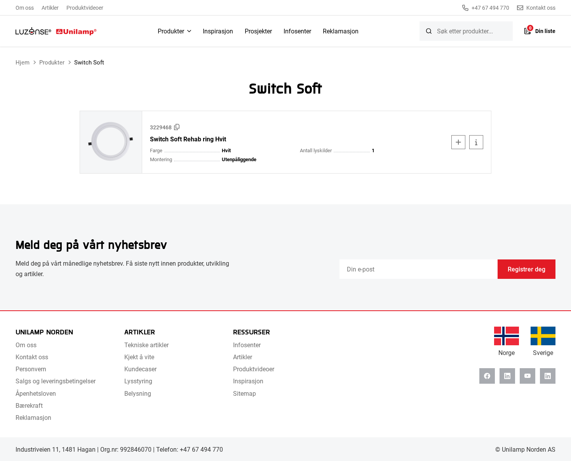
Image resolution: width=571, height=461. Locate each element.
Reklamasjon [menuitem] (341, 31)
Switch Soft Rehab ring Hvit (188, 139)
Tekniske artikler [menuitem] (146, 345)
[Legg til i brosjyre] (458, 142)
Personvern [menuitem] (31, 369)
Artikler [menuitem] (50, 7)
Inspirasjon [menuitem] (218, 31)
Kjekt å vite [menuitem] (139, 357)
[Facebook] (487, 376)
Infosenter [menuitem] (297, 31)
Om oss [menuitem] (25, 7)
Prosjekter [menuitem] (258, 31)
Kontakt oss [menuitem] (32, 357)
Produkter (51, 62)
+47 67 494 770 (490, 7)
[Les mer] (476, 142)
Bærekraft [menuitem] (29, 405)
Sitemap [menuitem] (244, 393)
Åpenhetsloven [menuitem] (36, 393)
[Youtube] (527, 376)
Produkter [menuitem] (171, 31)
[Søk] (428, 31)
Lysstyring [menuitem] (138, 381)
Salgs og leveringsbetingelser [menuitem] (56, 381)
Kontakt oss (540, 7)
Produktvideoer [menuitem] (84, 7)
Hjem (23, 62)
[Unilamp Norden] (56, 31)
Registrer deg (526, 269)
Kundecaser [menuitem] (140, 369)
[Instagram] (547, 376)
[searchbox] (466, 31)
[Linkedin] (507, 376)
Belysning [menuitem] (137, 393)
